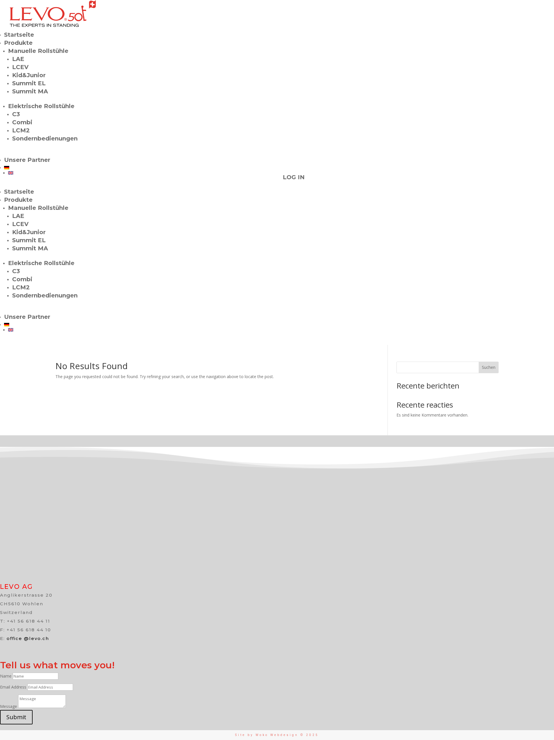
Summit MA (30, 91)
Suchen (488, 367)
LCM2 (21, 130)
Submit (16, 717)
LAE (18, 59)
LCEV (20, 67)
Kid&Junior (29, 75)
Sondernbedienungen (45, 138)
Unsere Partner (27, 159)
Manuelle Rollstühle (38, 50)
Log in (294, 177)
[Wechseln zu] (140, 167)
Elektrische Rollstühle (41, 106)
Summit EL (29, 83)
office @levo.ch (28, 638)
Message (8, 706)
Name (6, 676)
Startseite (19, 34)
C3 (16, 114)
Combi (22, 122)
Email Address (13, 687)
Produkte (18, 42)
